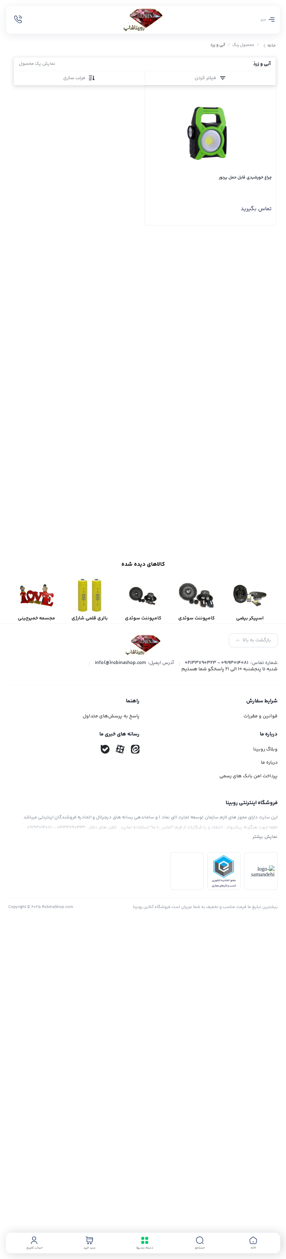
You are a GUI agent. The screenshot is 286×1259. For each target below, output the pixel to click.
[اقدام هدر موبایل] (18, 19)
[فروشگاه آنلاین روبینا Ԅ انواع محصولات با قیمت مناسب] (143, 19)
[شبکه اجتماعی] (135, 749)
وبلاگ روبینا (265, 749)
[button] (200, 1243)
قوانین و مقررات (260, 716)
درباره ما (269, 762)
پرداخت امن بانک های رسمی (248, 776)
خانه (272, 46)
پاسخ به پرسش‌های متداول (111, 716)
